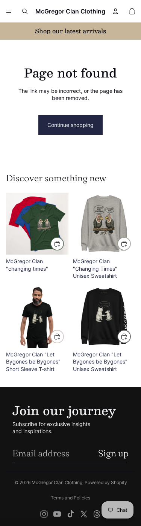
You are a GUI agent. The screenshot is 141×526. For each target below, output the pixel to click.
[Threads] (97, 514)
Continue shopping (70, 125)
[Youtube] (57, 514)
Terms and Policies (70, 498)
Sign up (113, 453)
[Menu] (8, 11)
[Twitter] (83, 514)
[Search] (25, 11)
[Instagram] (44, 514)
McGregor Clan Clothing (57, 482)
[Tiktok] (70, 514)
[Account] (115, 11)
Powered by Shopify (106, 482)
